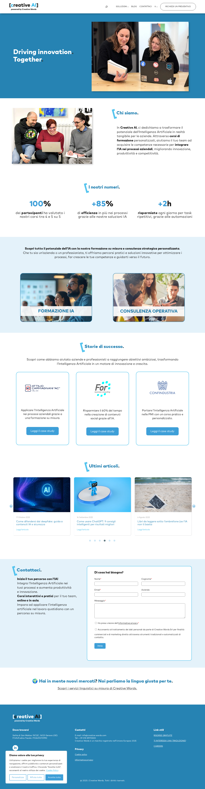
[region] (36, 767)
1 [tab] (90, 540)
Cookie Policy (52, 770)
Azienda (145, 590)
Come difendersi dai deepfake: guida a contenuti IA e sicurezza (41, 494)
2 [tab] (94, 540)
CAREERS (158, 746)
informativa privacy (128, 623)
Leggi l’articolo (22, 530)
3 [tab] (99, 540)
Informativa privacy (84, 760)
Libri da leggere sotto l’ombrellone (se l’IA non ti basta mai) (163, 494)
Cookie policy (81, 755)
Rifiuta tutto (36, 777)
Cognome (146, 579)
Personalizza (18, 777)
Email (97, 590)
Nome (97, 579)
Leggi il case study (43, 431)
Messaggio (100, 601)
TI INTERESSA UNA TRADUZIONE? (170, 741)
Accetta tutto (54, 777)
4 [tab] (104, 540)
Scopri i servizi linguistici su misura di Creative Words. (97, 688)
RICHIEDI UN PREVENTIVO (178, 7)
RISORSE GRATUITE (163, 735)
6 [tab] (114, 540)
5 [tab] (109, 540)
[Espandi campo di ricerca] (106, 7)
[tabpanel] (42, 506)
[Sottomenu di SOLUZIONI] (128, 6)
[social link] (15, 748)
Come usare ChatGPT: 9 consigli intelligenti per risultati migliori (102, 494)
